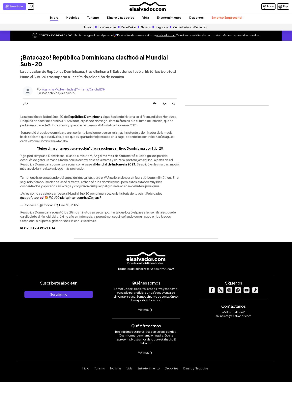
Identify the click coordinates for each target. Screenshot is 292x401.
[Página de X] (220, 292)
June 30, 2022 (68, 205)
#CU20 (54, 197)
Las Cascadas (107, 27)
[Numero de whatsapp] (238, 292)
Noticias (72, 17)
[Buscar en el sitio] (31, 6)
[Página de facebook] (211, 292)
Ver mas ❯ (145, 309)
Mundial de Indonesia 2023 (115, 164)
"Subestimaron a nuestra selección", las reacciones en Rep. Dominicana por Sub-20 (99, 148)
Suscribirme (58, 294)
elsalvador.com (165, 35)
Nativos (146, 27)
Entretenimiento (169, 17)
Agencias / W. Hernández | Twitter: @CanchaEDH (73, 89)
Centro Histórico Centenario (190, 27)
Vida (145, 17)
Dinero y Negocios (195, 368)
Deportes (196, 17)
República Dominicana (85, 116)
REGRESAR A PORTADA (37, 228)
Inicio (54, 17)
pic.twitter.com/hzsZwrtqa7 (80, 197)
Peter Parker (128, 27)
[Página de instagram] (229, 292)
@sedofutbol (29, 197)
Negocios (162, 27)
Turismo (93, 17)
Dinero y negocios (120, 17)
